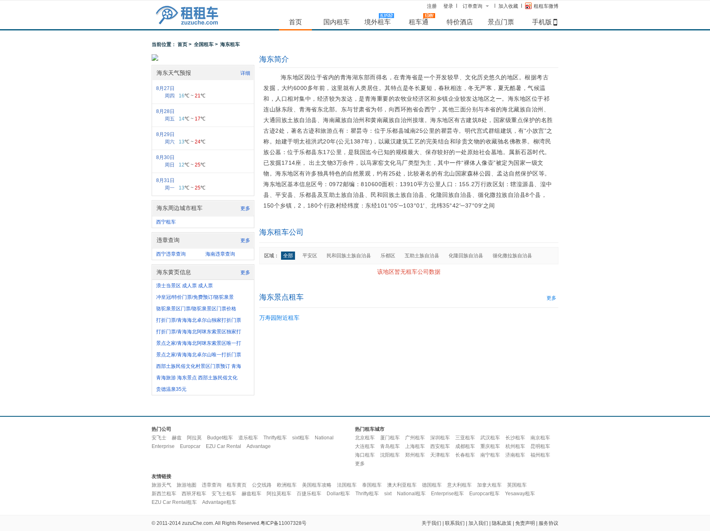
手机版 (542, 21)
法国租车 (347, 485)
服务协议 (548, 523)
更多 (245, 208)
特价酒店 (460, 21)
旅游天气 (161, 485)
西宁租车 (166, 222)
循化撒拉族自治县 (512, 256)
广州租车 (415, 438)
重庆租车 (490, 446)
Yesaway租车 (520, 493)
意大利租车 (459, 485)
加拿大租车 (489, 485)
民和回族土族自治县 (349, 256)
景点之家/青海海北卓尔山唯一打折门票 (198, 355)
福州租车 (540, 455)
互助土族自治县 (422, 256)
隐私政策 (502, 523)
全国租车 (204, 44)
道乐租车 (248, 438)
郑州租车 (415, 455)
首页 (295, 21)
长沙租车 (515, 438)
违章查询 (211, 485)
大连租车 (365, 446)
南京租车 (540, 438)
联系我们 (455, 523)
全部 (288, 256)
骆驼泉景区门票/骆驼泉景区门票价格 (196, 309)
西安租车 (440, 446)
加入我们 (478, 523)
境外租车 (377, 21)
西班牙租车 (194, 493)
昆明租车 (540, 446)
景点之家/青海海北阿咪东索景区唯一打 (198, 343)
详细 (245, 73)
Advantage (259, 446)
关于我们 (431, 523)
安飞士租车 (224, 493)
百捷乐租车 (309, 493)
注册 (432, 6)
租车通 (419, 21)
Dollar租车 (338, 493)
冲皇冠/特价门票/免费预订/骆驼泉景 (195, 297)
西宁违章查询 (171, 254)
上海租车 (415, 446)
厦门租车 (390, 438)
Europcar (190, 446)
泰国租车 (372, 485)
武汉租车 (490, 438)
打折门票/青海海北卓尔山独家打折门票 (198, 320)
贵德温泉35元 (171, 389)
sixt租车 (300, 438)
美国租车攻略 (317, 485)
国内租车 (336, 21)
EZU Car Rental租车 (174, 502)
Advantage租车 (219, 502)
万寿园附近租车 (279, 317)
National (324, 438)
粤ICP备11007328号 (283, 523)
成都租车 (465, 446)
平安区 (309, 256)
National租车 (411, 493)
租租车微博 (546, 6)
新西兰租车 (164, 493)
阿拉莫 (194, 438)
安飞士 (159, 438)
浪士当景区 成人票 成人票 (184, 286)
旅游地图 (186, 485)
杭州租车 (515, 446)
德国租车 (432, 485)
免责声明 (525, 523)
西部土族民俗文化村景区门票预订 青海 (198, 366)
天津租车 (440, 455)
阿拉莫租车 (279, 493)
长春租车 (465, 455)
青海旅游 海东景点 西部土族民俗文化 (196, 378)
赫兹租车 (251, 493)
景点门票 (501, 21)
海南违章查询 (220, 254)
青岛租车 (390, 446)
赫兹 (177, 438)
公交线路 (262, 485)
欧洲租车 (287, 485)
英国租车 (517, 485)
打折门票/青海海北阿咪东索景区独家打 (198, 332)
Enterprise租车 (447, 493)
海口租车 (365, 455)
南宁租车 (490, 455)
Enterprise (163, 446)
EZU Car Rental (223, 446)
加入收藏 (508, 6)
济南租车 (515, 455)
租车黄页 (237, 485)
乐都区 (387, 256)
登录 (448, 6)
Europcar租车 (484, 493)
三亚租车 (465, 438)
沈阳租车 (390, 455)
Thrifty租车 (275, 438)
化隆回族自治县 (466, 256)
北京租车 (365, 438)
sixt (388, 493)
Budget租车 (220, 438)
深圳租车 (440, 438)
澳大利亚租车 (402, 485)
